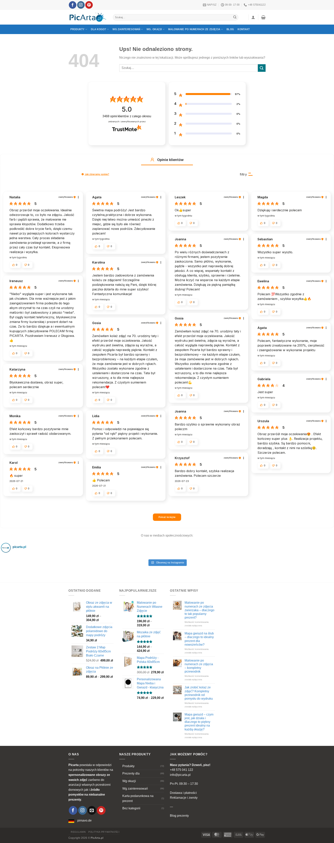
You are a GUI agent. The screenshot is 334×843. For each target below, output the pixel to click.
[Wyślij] (235, 17)
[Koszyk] (263, 17)
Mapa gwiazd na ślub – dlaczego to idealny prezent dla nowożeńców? (199, 639)
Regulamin (78, 832)
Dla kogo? (98, 29)
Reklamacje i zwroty (184, 797)
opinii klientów (126, 116)
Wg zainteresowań (126, 29)
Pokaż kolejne (167, 517)
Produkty (77, 29)
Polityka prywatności (103, 832)
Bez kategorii (131, 808)
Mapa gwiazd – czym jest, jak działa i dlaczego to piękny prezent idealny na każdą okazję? (199, 722)
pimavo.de (84, 820)
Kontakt (244, 29)
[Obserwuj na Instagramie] (81, 5)
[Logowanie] (253, 17)
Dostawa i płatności (183, 792)
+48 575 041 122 (181, 769)
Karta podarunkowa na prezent (137, 798)
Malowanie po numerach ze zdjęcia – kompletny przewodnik (199, 666)
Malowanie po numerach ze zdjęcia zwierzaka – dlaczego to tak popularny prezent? (199, 610)
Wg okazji (129, 781)
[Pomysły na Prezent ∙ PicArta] (87, 17)
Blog (230, 29)
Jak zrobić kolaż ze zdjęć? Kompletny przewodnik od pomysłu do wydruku (199, 693)
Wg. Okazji (154, 29)
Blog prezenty (179, 815)
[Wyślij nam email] (92, 810)
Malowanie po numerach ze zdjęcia (194, 29)
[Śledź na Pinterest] (89, 5)
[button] (152, 160)
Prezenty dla (131, 773)
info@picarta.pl (180, 774)
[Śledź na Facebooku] (72, 5)
